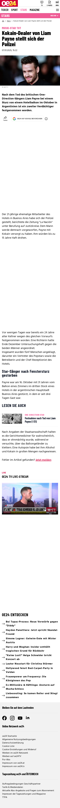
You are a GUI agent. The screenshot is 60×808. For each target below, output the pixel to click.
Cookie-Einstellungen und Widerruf (19, 749)
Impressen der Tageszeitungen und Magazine (24, 794)
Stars (24, 9)
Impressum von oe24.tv (13, 766)
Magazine (35, 9)
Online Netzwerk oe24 (13, 726)
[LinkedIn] (28, 718)
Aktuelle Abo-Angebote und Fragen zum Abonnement (28, 790)
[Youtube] (20, 718)
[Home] (3, 21)
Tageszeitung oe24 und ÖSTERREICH (20, 774)
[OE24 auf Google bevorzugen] (46, 118)
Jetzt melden (43, 460)
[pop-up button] (49, 510)
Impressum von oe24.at (13, 763)
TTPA (4, 797)
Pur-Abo (6, 760)
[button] (30, 499)
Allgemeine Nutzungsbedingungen (19, 739)
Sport (14, 9)
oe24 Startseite (9, 736)
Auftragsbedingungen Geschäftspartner (21, 784)
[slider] (16, 510)
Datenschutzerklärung (13, 743)
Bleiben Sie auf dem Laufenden (18, 707)
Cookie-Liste (8, 746)
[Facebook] (4, 718)
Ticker (4, 9)
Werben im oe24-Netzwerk (15, 753)
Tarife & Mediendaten (12, 787)
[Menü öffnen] (57, 10)
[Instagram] (12, 718)
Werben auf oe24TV (11, 756)
